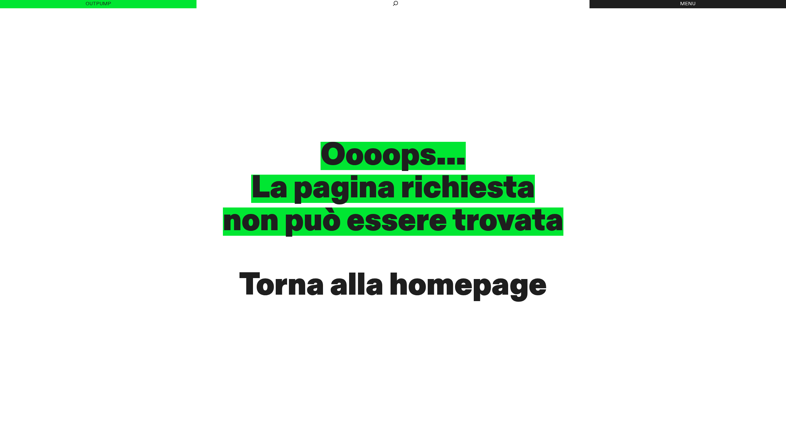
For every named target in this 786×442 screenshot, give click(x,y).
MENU (687, 4)
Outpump (98, 4)
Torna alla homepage (393, 286)
